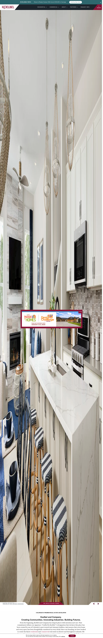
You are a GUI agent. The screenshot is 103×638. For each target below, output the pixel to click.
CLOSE (80, 311)
